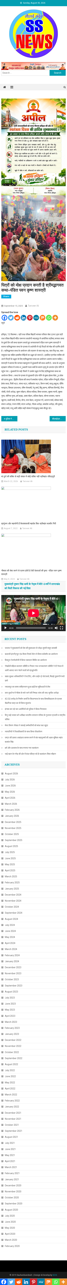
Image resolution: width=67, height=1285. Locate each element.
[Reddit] (17, 318)
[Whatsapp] (49, 318)
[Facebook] (4, 318)
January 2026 (12, 816)
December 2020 (13, 1185)
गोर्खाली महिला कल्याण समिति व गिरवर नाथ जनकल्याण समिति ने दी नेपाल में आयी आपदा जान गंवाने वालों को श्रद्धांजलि (34, 668)
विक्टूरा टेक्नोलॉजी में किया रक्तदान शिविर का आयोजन (26, 660)
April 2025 (10, 870)
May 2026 (10, 791)
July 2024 (10, 925)
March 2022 (11, 1094)
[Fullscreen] (61, 628)
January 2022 (12, 1106)
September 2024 (13, 913)
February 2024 (12, 955)
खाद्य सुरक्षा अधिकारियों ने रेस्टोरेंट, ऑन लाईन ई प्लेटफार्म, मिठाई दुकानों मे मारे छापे (35, 678)
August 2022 (11, 1064)
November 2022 (13, 1046)
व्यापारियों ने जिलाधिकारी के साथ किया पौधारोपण (23, 731)
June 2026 (10, 785)
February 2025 (12, 882)
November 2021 (13, 1119)
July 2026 (10, 779)
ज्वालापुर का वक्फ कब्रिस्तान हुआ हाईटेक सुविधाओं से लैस (27, 686)
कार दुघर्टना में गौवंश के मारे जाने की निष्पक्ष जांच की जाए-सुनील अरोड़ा (32, 692)
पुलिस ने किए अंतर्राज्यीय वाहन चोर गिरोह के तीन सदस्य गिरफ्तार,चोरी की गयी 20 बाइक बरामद (11, 418)
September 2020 (13, 1203)
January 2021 (12, 1179)
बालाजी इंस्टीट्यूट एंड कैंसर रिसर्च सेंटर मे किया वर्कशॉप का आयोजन (31, 654)
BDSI (55, 1275)
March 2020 (11, 1240)
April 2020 (10, 1234)
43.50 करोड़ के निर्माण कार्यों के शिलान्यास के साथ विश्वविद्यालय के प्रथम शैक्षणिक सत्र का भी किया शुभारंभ (33, 700)
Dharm (6, 296)
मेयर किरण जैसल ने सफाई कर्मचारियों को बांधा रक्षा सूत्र (26, 725)
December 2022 (13, 1040)
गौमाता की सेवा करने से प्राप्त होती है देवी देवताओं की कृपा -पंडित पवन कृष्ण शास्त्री (31, 572)
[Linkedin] (23, 318)
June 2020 (10, 1221)
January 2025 (12, 888)
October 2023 (12, 979)
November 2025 (13, 828)
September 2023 (13, 985)
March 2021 (11, 1167)
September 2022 (13, 1058)
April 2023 (10, 1016)
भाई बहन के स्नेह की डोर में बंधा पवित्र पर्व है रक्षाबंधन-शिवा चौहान (30, 754)
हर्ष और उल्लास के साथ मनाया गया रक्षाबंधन (22, 748)
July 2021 (10, 1143)
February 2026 (12, 810)
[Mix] (42, 318)
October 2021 (12, 1125)
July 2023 (10, 997)
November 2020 (13, 1191)
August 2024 (11, 919)
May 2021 (10, 1155)
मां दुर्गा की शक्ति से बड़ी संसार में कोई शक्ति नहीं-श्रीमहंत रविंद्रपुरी (28, 476)
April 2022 (10, 1088)
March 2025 (11, 876)
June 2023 (10, 1003)
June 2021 (10, 1149)
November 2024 (13, 900)
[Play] (5, 628)
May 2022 (10, 1082)
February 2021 (12, 1173)
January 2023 (12, 1034)
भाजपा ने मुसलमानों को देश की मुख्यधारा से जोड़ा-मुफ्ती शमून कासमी (31, 648)
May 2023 (10, 1009)
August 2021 (11, 1137)
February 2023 (12, 1028)
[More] (55, 318)
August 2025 (11, 846)
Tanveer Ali (33, 305)
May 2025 (10, 864)
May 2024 (10, 937)
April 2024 (10, 943)
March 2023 (11, 1022)
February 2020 (12, 1246)
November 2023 (13, 973)
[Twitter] (11, 318)
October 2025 (12, 834)
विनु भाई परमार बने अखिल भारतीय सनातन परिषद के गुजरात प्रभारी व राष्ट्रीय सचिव (35, 717)
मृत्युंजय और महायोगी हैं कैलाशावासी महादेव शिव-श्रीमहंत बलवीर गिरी (28, 523)
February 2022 (12, 1100)
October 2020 (12, 1197)
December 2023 (13, 967)
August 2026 (11, 773)
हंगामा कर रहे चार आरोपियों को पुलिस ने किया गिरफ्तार (26, 709)
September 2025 (13, 840)
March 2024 (11, 949)
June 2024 (10, 931)
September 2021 (13, 1131)
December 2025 (13, 822)
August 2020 (11, 1209)
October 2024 (12, 906)
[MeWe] (36, 318)
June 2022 (10, 1076)
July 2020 (10, 1215)
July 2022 (10, 1070)
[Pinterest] (30, 318)
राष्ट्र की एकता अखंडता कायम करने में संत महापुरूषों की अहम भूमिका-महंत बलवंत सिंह (34, 739)
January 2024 (12, 961)
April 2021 (10, 1161)
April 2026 (10, 798)
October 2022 (12, 1052)
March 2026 (11, 804)
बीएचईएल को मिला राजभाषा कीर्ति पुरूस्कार (59, 418)
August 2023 (11, 991)
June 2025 (10, 858)
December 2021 (13, 1113)
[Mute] (56, 628)
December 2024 (13, 894)
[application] (33, 613)
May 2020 (10, 1228)
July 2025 (10, 852)
